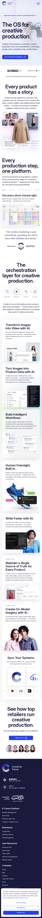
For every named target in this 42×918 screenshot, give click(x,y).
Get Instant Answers (13, 57)
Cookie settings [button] (21, 902)
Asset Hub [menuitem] (5, 815)
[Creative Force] (7, 3)
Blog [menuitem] (3, 872)
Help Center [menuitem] (6, 853)
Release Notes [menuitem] (7, 860)
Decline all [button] (21, 907)
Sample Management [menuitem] (9, 812)
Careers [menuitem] (5, 876)
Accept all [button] (21, 912)
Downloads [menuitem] (6, 850)
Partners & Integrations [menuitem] (10, 856)
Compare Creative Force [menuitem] (10, 822)
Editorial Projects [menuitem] (7, 834)
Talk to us (19, 738)
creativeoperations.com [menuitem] (10, 888)
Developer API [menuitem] (7, 847)
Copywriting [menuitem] (6, 831)
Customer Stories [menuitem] (8, 879)
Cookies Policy (23, 898)
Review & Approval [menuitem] (8, 819)
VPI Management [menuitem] (8, 838)
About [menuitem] (4, 869)
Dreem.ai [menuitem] (5, 885)
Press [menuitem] (4, 882)
